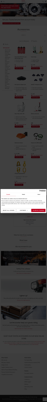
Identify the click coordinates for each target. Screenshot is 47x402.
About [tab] (39, 194)
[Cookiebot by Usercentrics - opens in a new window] (40, 191)
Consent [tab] (8, 194)
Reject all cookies (8, 210)
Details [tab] (23, 194)
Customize (23, 210)
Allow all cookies (38, 210)
